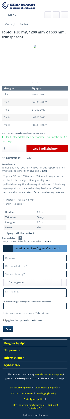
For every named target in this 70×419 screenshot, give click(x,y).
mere (44, 170)
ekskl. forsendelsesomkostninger (30, 132)
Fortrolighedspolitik (34, 399)
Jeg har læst (24, 320)
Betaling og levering (46, 393)
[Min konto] (56, 14)
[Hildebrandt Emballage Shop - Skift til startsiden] (18, 6)
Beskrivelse (8, 164)
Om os (14, 393)
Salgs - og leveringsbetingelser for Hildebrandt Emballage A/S (35, 406)
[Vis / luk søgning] (48, 14)
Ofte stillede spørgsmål (46, 387)
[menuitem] (9, 14)
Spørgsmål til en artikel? (20, 233)
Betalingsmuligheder (20, 387)
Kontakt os (27, 393)
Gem (8, 329)
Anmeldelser (9, 238)
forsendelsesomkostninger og (48, 374)
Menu (12, 15)
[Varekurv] (64, 14)
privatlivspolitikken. (31, 320)
